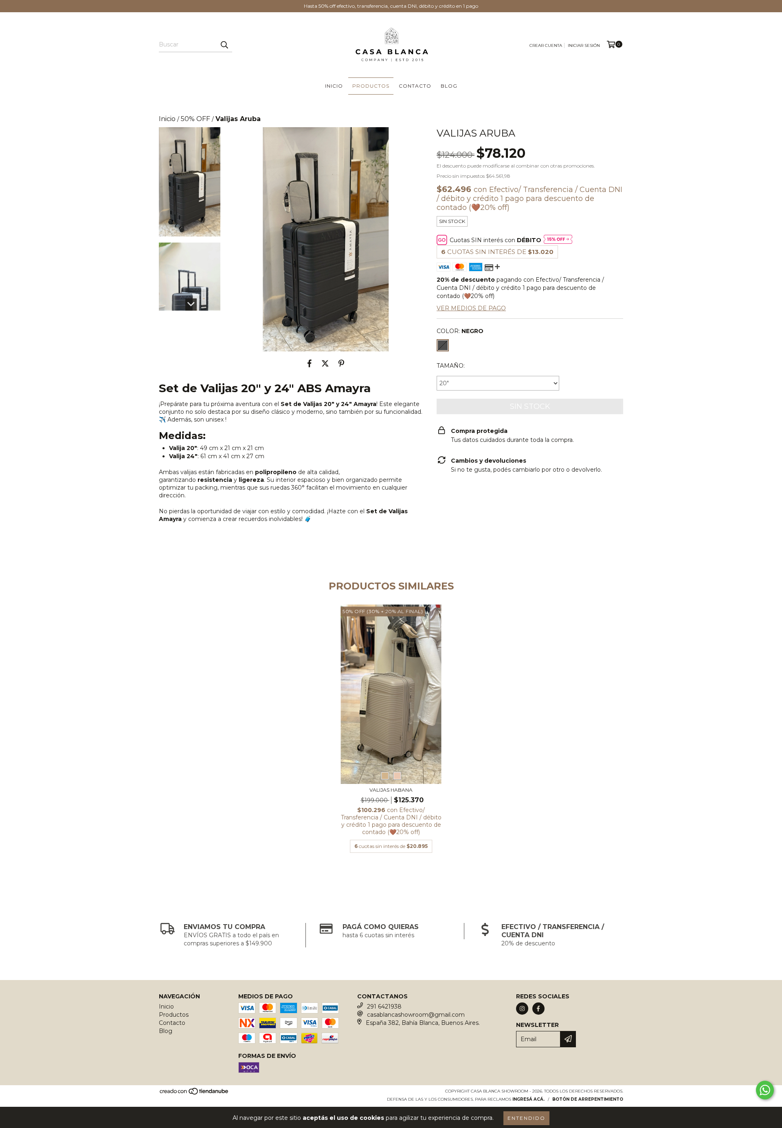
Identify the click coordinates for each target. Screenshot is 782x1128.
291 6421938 (384, 1006)
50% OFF (195, 119)
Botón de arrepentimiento (587, 1099)
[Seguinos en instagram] (522, 1008)
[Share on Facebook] (310, 364)
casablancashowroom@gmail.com (416, 1014)
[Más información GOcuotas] (558, 240)
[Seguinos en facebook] (538, 1008)
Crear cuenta (545, 45)
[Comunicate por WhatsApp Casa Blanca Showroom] (765, 1090)
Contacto (415, 86)
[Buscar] (224, 45)
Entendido (526, 1118)
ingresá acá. (528, 1099)
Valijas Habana (391, 790)
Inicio (334, 86)
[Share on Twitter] (325, 364)
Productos (370, 86)
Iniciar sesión (584, 45)
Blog (449, 86)
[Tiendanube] (194, 1093)
